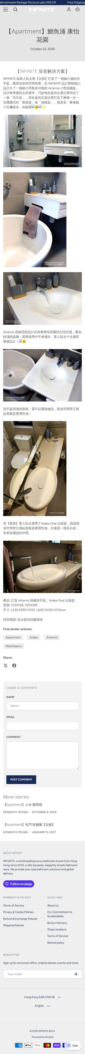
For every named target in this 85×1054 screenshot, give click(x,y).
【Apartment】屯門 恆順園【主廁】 (29, 824)
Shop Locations (56, 929)
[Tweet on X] (5, 665)
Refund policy (55, 942)
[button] (15, 9)
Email (10, 717)
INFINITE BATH (47, 1030)
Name (10, 697)
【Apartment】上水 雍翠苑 (22, 804)
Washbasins (14, 646)
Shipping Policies (13, 925)
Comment (13, 737)
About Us (53, 905)
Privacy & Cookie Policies (18, 912)
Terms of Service (13, 905)
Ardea (33, 637)
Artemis (52, 637)
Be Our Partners (57, 923)
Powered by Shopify (43, 1036)
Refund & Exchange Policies (20, 918)
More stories (16, 797)
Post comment (21, 779)
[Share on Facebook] (14, 665)
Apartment (13, 637)
